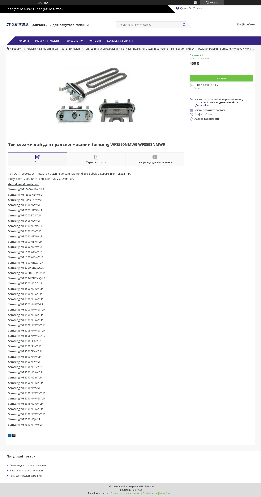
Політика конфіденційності (158, 493)
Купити (221, 78)
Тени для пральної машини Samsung (144, 48)
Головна (23, 40)
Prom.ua (149, 486)
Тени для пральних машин (101, 48)
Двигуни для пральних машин (28, 465)
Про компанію (74, 40)
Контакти (94, 40)
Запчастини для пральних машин (60, 48)
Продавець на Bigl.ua (130, 489)
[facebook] (9, 435)
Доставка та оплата (120, 40)
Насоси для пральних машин (27, 470)
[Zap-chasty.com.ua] (17, 24)
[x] (13, 435)
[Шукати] (184, 24)
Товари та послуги (47, 40)
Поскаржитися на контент (125, 493)
